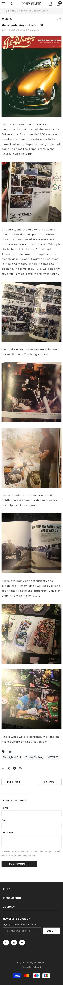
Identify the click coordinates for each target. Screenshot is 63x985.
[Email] (20, 768)
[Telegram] (14, 768)
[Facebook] (3, 768)
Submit (51, 930)
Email (4, 820)
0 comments (32, 30)
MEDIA (15, 11)
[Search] (12, 4)
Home (6, 11)
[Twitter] (8, 768)
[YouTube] (22, 942)
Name (5, 807)
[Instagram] (14, 942)
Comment (7, 832)
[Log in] (51, 4)
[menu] (3, 4)
